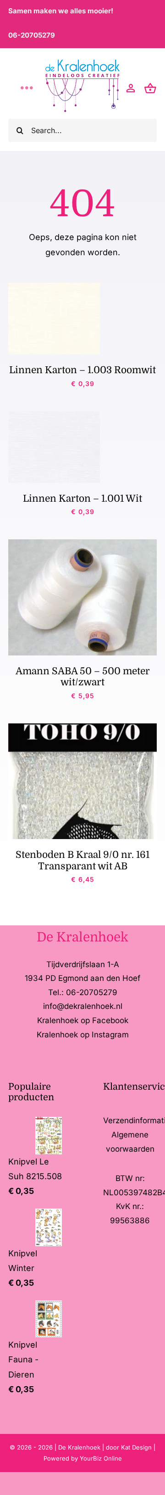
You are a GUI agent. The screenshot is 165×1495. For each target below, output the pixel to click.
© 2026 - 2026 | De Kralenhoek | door (65, 1447)
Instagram (110, 1034)
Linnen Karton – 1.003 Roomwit (82, 369)
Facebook (110, 1020)
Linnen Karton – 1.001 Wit (82, 498)
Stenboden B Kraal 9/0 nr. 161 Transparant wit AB (82, 860)
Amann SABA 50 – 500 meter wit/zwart (83, 677)
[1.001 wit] (54, 415)
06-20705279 (31, 35)
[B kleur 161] (82, 727)
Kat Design (137, 1447)
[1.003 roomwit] (54, 286)
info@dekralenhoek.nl (82, 1006)
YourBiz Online (101, 1458)
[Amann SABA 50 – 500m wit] (82, 543)
